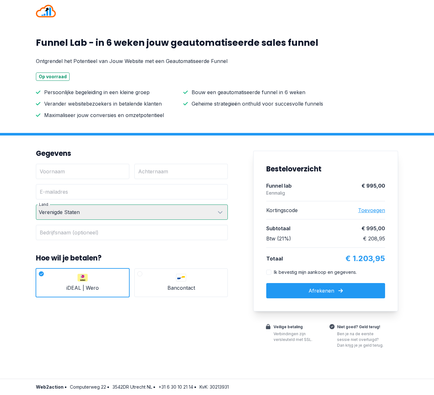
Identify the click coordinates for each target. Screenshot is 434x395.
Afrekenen (322, 291)
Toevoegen (371, 210)
